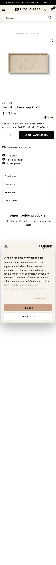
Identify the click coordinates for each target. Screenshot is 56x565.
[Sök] (50, 17)
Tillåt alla (28, 307)
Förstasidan (20, 33)
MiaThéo (29, 33)
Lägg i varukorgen (36, 135)
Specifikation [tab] (10, 176)
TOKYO (38, 33)
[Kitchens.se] (27, 9)
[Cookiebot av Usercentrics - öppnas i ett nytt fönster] (39, 247)
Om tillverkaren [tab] (11, 200)
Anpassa (26, 316)
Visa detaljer (39, 298)
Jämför (50, 117)
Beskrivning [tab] (10, 184)
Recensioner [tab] (10, 192)
